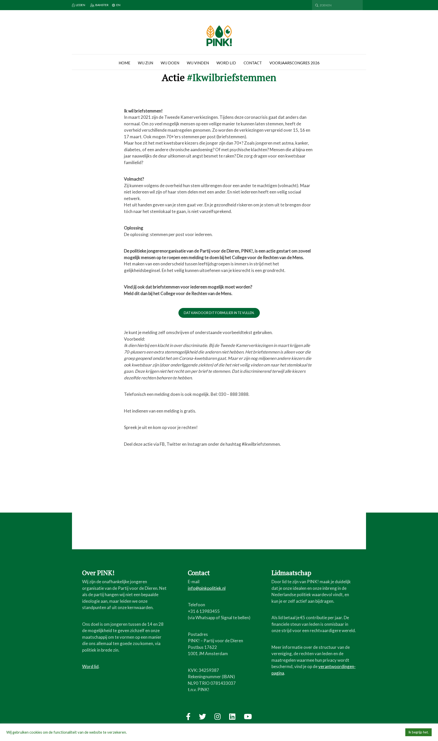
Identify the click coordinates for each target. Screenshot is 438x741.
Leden (80, 5)
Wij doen (170, 63)
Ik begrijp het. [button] (418, 732)
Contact (253, 63)
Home (124, 63)
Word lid (226, 63)
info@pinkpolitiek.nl (207, 588)
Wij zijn (145, 63)
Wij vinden (198, 63)
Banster (101, 5)
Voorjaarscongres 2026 (294, 63)
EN (118, 5)
